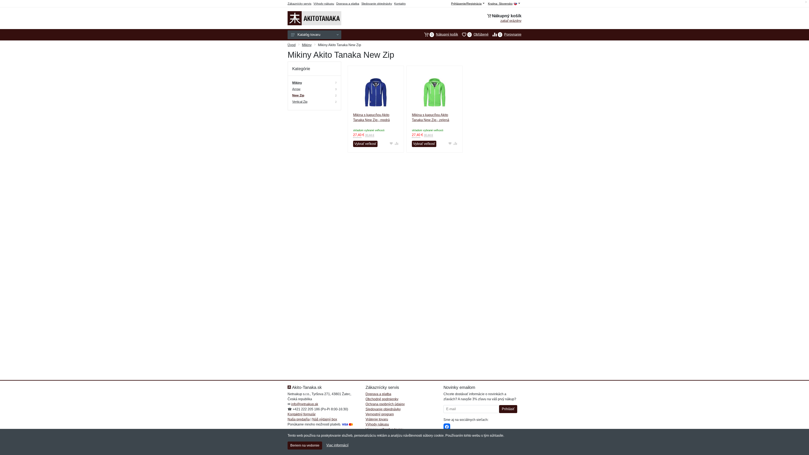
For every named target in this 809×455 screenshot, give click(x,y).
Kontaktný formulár (302, 414)
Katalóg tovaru (308, 35)
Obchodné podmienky (382, 399)
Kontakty (400, 3)
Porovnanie (510, 34)
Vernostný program (380, 414)
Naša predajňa (299, 419)
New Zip (298, 95)
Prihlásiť (508, 409)
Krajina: (500, 3)
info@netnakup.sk (304, 404)
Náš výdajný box (324, 419)
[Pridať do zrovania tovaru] (396, 143)
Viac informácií (337, 445)
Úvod (292, 45)
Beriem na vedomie (304, 445)
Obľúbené (479, 34)
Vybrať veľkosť (365, 144)
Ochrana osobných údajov (385, 404)
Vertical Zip (299, 101)
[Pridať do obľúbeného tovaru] (391, 143)
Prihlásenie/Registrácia (466, 3)
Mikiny (307, 45)
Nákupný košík (444, 34)
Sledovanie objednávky (376, 3)
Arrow (296, 89)
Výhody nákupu (323, 3)
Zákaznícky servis (299, 3)
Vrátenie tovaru (377, 419)
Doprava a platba (347, 3)
